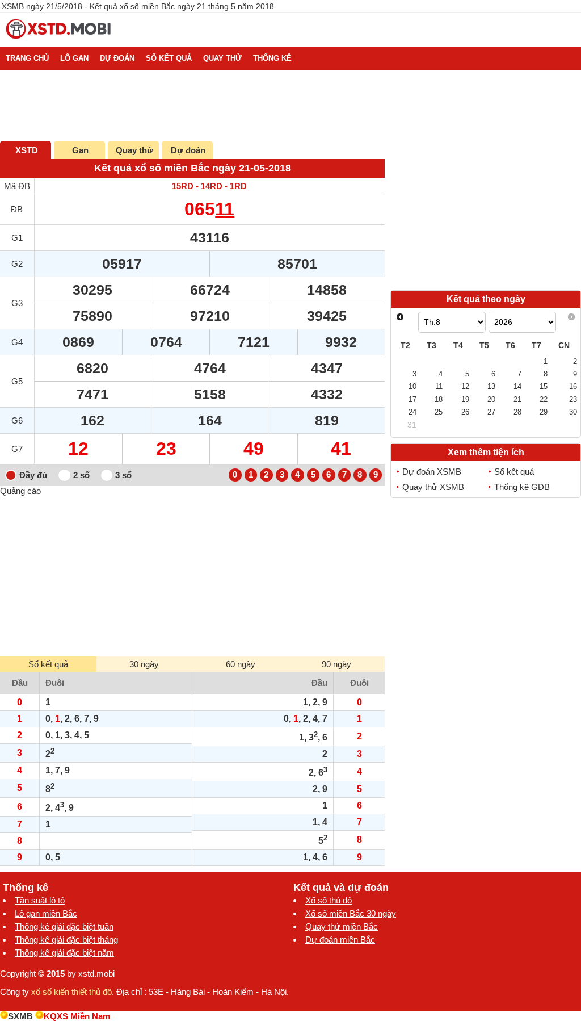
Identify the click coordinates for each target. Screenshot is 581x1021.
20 (491, 399)
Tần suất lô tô (40, 900)
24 (412, 412)
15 (544, 386)
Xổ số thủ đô (328, 900)
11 (224, 209)
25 (439, 412)
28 (517, 412)
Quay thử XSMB (433, 487)
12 (465, 386)
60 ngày (240, 664)
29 (544, 412)
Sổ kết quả (514, 471)
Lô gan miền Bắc (46, 913)
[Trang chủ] (59, 42)
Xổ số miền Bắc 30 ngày (350, 913)
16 (573, 386)
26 (465, 412)
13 (491, 386)
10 (412, 386)
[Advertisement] (192, 575)
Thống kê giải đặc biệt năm (64, 952)
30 (573, 412)
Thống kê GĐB (522, 487)
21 (517, 399)
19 (465, 399)
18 (439, 399)
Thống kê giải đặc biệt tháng (66, 939)
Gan (80, 150)
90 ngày (336, 664)
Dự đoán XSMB (431, 471)
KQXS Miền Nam (77, 1016)
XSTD (26, 150)
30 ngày (144, 664)
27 (491, 412)
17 (412, 399)
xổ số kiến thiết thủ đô (71, 992)
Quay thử (134, 150)
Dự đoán (188, 150)
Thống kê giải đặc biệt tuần (64, 926)
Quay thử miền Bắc (341, 926)
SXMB (20, 1016)
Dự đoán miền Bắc (340, 939)
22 (544, 399)
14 (517, 386)
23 (573, 399)
